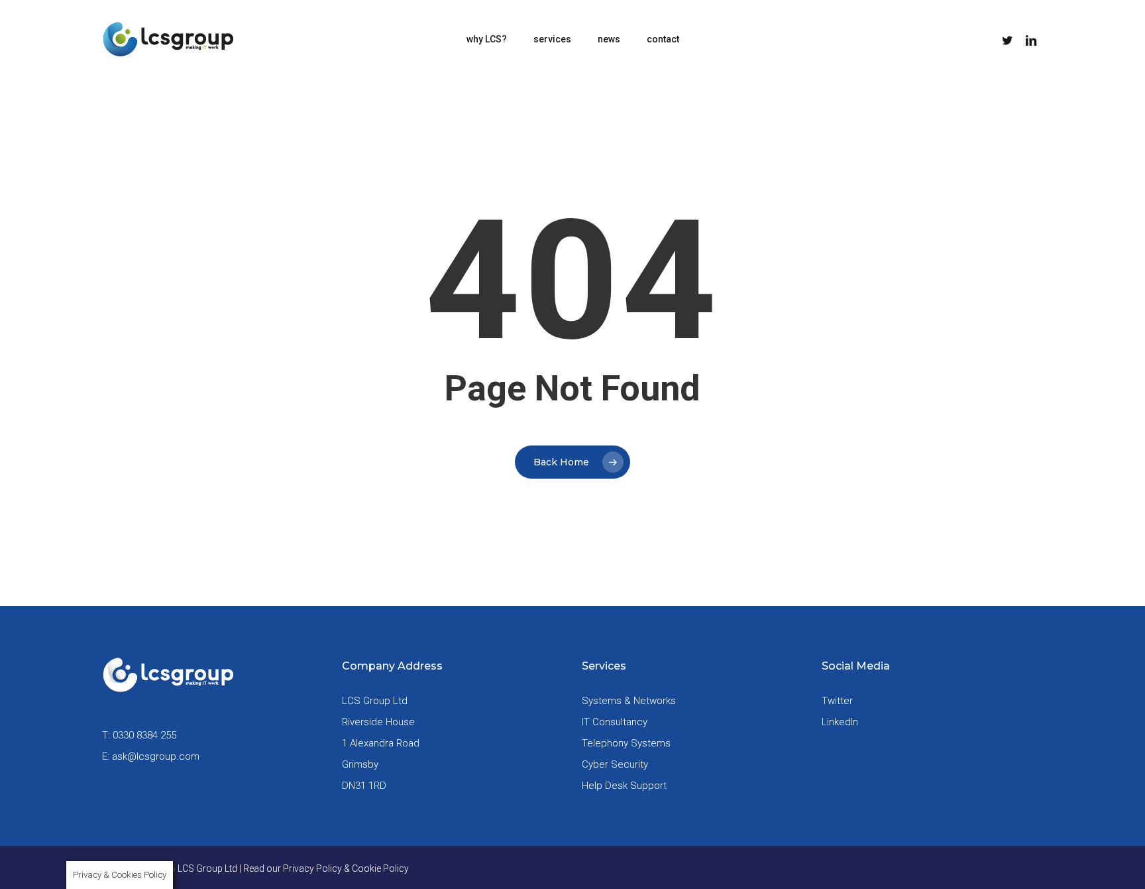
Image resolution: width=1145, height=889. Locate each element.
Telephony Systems (626, 743)
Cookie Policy (380, 868)
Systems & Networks (629, 701)
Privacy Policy (312, 868)
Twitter (837, 701)
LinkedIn (840, 722)
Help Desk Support (624, 786)
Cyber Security (615, 764)
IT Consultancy (614, 722)
